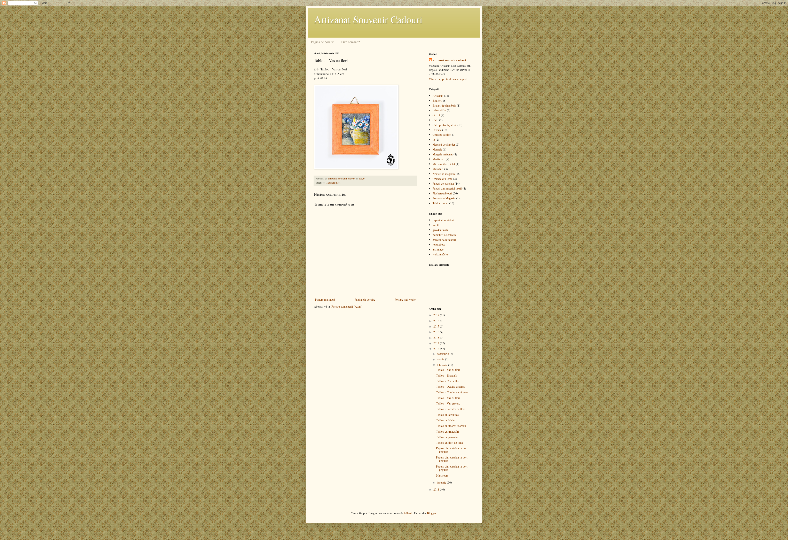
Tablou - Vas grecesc (448, 403)
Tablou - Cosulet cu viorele (452, 392)
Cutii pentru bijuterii (445, 125)
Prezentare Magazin (444, 198)
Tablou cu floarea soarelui (451, 426)
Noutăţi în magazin (444, 174)
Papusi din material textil (447, 188)
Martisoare (439, 159)
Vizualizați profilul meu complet (448, 79)
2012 (436, 349)
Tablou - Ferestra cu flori (450, 409)
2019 (436, 315)
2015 (436, 338)
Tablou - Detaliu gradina (450, 386)
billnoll (408, 513)
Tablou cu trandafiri (447, 431)
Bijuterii (437, 100)
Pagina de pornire (322, 42)
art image (438, 249)
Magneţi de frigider (444, 144)
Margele (437, 149)
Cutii (435, 120)
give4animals (440, 230)
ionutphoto (439, 244)
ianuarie (442, 482)
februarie (442, 365)
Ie (434, 139)
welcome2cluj (441, 254)
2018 (436, 321)
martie (441, 359)
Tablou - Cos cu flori (448, 381)
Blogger (431, 513)
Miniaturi (438, 169)
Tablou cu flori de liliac (449, 443)
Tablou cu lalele (445, 420)
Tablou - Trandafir (446, 375)
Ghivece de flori (442, 135)
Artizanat (438, 96)
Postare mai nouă (325, 299)
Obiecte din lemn (442, 179)
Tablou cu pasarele (447, 437)
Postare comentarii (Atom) (346, 306)
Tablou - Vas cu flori (448, 370)
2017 (436, 326)
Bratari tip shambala (444, 105)
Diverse (437, 130)
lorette (436, 225)
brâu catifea (439, 110)
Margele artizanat (443, 154)
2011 (436, 489)
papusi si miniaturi (443, 220)
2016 (436, 332)
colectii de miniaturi (444, 240)
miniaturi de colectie (444, 235)
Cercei (436, 115)
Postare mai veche (405, 299)
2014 (436, 343)
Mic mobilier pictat (444, 164)
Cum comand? (350, 42)
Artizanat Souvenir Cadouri (368, 19)
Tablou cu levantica (447, 415)
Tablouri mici (333, 182)
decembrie (443, 354)
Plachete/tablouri (442, 193)
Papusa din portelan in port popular (451, 450)
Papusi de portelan (443, 183)
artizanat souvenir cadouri (449, 60)
